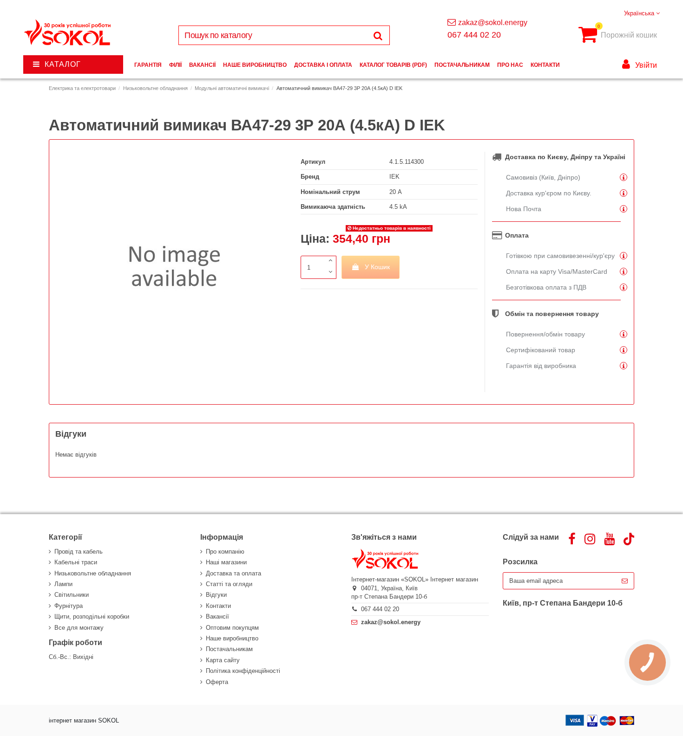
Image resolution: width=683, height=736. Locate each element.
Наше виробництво (232, 638)
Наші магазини (226, 562)
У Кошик (377, 267)
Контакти (218, 605)
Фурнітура (68, 605)
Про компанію (225, 551)
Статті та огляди (229, 584)
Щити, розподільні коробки (91, 616)
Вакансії (217, 616)
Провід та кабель (78, 551)
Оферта (217, 681)
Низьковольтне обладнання (92, 573)
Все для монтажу (79, 627)
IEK (394, 176)
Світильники (71, 594)
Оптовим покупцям (232, 627)
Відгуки (216, 594)
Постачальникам (229, 649)
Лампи (63, 584)
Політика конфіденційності (243, 670)
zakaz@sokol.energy (492, 22)
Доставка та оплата (233, 573)
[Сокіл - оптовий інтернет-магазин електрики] (68, 32)
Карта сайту (223, 660)
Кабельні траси (75, 562)
